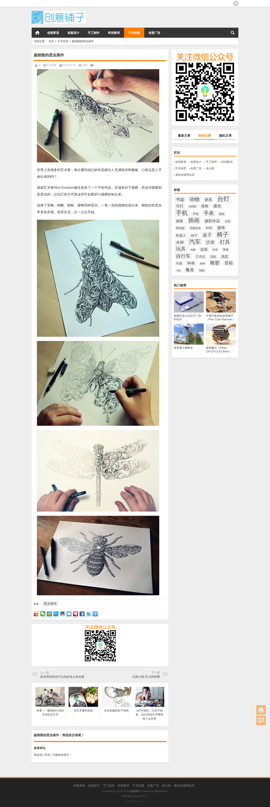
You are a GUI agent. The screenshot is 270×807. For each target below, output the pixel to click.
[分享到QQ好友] (62, 613)
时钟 (209, 228)
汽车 (195, 241)
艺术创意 (134, 32)
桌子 (207, 235)
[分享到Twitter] (88, 613)
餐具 (190, 270)
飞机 (178, 270)
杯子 (194, 235)
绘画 (215, 249)
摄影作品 (212, 221)
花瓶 (213, 256)
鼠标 (202, 270)
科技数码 (114, 32)
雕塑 (214, 262)
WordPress (161, 791)
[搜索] (232, 33)
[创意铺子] (59, 12)
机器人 (181, 235)
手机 (182, 212)
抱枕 (221, 214)
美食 (226, 249)
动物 (194, 199)
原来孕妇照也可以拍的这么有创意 (62, 676)
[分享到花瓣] (75, 613)
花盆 (224, 257)
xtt (39, 65)
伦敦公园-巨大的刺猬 (146, 676)
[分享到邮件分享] (69, 613)
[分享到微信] (43, 613)
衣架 (179, 263)
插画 (194, 220)
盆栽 (204, 249)
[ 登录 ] (47, 754)
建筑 (217, 206)
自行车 (183, 256)
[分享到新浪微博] (36, 613)
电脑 (193, 249)
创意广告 (154, 32)
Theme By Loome (135, 801)
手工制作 (94, 32)
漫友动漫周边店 (184, 174)
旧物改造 (195, 228)
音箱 (228, 263)
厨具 (208, 200)
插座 (179, 221)
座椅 (204, 206)
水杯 (180, 242)
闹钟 (202, 263)
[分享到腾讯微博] (56, 613)
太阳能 (192, 206)
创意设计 (73, 32)
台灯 (223, 198)
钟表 (191, 263)
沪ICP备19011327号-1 (134, 796)
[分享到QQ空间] (49, 613)
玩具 (181, 249)
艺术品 (200, 256)
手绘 (196, 214)
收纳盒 (180, 228)
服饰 (221, 228)
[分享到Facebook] (82, 613)
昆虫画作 (50, 603)
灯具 (225, 242)
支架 (227, 221)
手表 (209, 213)
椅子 (223, 234)
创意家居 (53, 32)
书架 (180, 199)
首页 (37, 33)
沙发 (210, 242)
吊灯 (180, 206)
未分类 (210, 168)
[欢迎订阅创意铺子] (235, 3)
